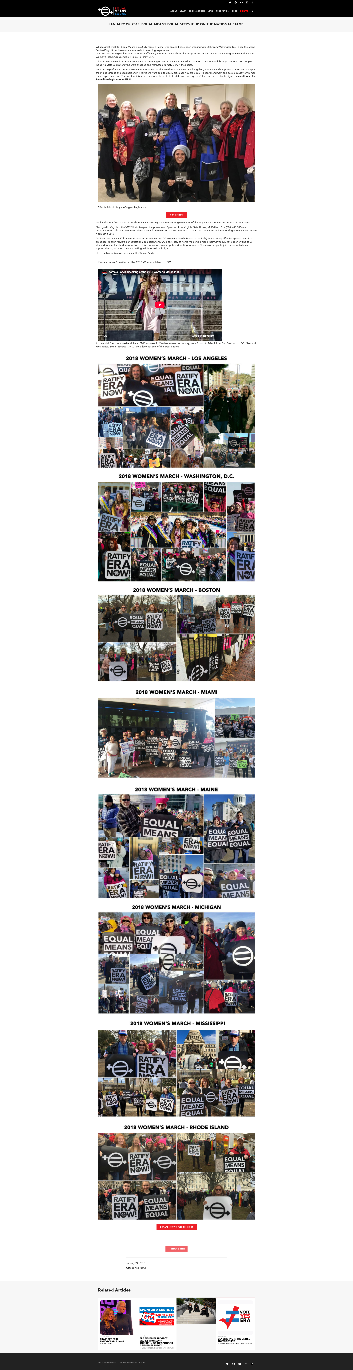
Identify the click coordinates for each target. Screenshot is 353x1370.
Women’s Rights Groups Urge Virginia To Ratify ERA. (125, 57)
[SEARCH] (252, 11)
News (143, 1268)
